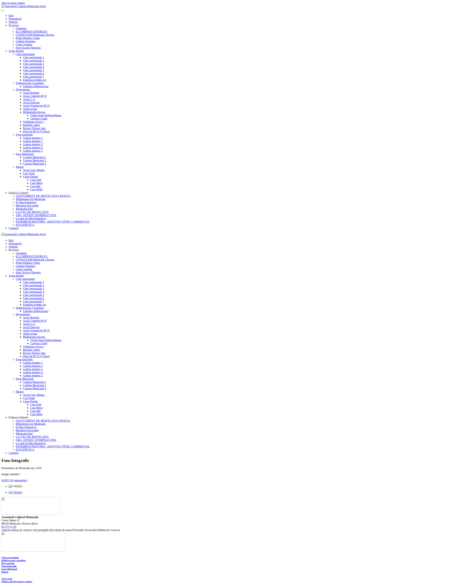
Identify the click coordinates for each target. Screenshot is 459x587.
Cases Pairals (30, 176)
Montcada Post (24, 208)
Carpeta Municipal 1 (34, 157)
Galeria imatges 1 (33, 137)
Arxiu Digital (16, 50)
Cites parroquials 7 (33, 76)
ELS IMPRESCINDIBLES (31, 31)
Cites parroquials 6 (33, 73)
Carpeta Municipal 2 (34, 160)
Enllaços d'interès (18, 192)
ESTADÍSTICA (25, 224)
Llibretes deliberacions (35, 86)
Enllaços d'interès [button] (18, 417)
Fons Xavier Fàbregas (28, 47)
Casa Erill (35, 179)
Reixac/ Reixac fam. (34, 128)
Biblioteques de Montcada (30, 199)
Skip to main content (13, 2)
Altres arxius (30, 108)
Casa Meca (36, 183)
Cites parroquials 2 (33, 60)
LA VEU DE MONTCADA (32, 212)
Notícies (13, 21)
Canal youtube (24, 44)
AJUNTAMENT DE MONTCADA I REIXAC (43, 195)
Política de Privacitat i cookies (16, 581)
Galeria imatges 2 (33, 141)
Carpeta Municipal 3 (34, 163)
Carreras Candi (38, 118)
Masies (20, 166)
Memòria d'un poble (27, 205)
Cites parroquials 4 (33, 67)
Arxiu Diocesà (31, 102)
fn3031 (5, 480)
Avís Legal (6, 578)
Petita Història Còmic (28, 38)
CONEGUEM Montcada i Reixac (35, 34)
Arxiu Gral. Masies (34, 170)
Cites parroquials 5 (33, 70)
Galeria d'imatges (25, 41)
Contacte (14, 228)
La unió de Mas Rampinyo (31, 218)
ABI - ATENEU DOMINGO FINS (36, 215)
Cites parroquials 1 (33, 57)
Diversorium (23, 89)
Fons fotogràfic (24, 134)
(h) (11, 480)
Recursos (14, 25)
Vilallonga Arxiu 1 (33, 121)
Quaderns (21, 28)
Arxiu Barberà (31, 92)
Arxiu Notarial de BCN (36, 105)
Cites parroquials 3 (33, 63)
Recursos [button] (14, 249)
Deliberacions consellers (13, 560)
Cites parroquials (25, 54)
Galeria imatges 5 (33, 150)
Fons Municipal (25, 154)
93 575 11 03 (8, 526)
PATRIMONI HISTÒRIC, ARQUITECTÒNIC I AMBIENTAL (53, 221)
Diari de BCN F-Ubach (36, 131)
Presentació (15, 18)
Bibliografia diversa (34, 112)
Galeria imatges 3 (33, 144)
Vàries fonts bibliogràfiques (45, 115)
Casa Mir (35, 186)
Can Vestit (29, 173)
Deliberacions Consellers (30, 83)
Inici (11, 15)
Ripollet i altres (31, 125)
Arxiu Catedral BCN (35, 96)
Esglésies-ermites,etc (34, 79)
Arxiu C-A (29, 99)
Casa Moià (36, 189)
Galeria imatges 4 (33, 147)
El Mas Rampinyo (26, 202)
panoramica (20, 480)
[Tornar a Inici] (23, 6)
